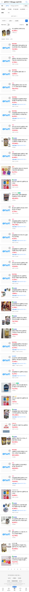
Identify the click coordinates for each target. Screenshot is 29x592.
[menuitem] (3, 589)
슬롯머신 (7, 5)
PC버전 (19, 578)
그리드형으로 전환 (27, 25)
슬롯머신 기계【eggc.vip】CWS (13, 2)
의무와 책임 (9, 584)
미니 (9, 12)
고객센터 (14, 578)
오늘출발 (16, 20)
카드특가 (3, 20)
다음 (27, 569)
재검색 (26, 5)
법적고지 (20, 581)
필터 (26, 21)
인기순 (21, 24)
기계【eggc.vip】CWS (14, 5)
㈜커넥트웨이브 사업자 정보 (14, 575)
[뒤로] (2, 2)
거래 (8, 583)
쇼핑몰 (10, 20)
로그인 (9, 578)
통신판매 (5, 583)
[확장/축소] (27, 9)
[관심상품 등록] (10, 29)
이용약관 (8, 581)
